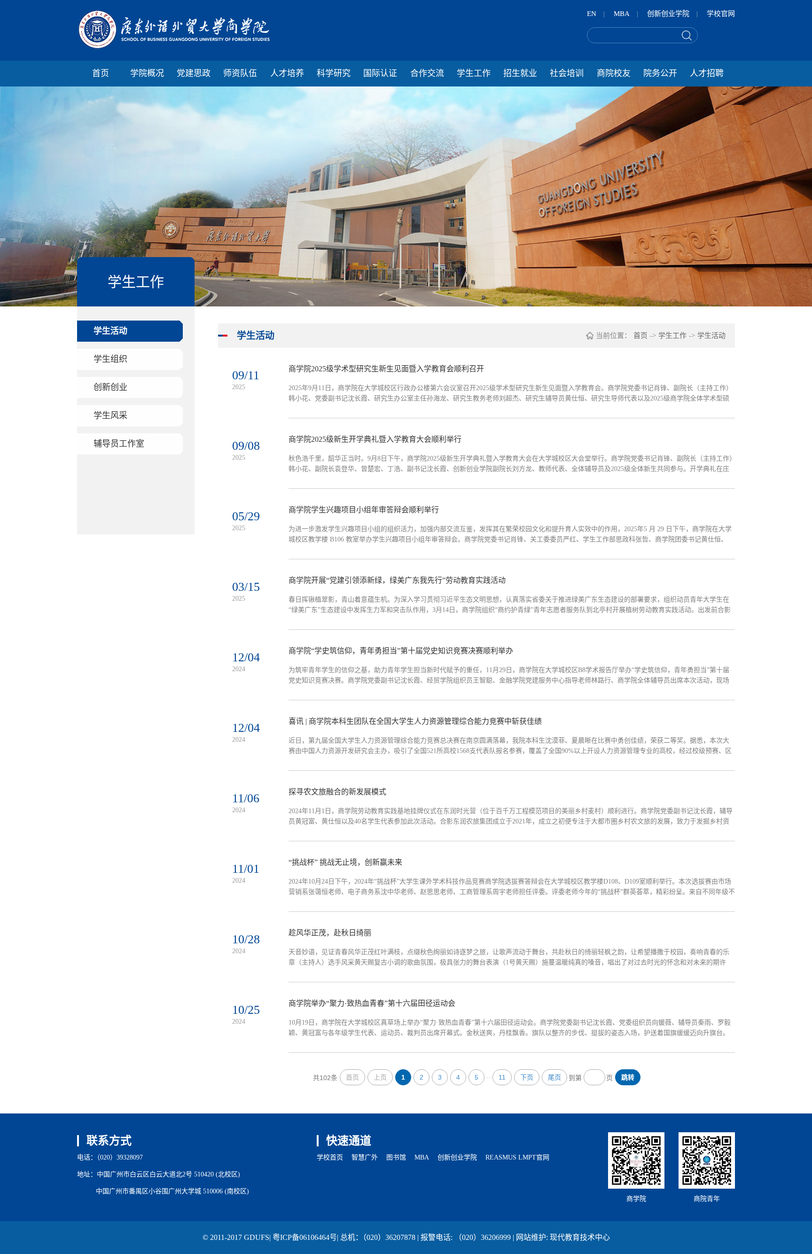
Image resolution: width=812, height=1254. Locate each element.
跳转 (627, 1077)
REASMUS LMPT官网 (517, 1157)
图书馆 (396, 1157)
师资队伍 (240, 73)
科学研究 (334, 73)
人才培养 (287, 73)
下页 (526, 1077)
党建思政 (194, 73)
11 (502, 1077)
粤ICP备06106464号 (305, 1237)
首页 (100, 73)
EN (591, 13)
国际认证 (380, 73)
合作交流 (427, 73)
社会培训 (567, 73)
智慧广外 (364, 1157)
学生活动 (110, 331)
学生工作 (474, 73)
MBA (622, 13)
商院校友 (614, 73)
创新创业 (110, 387)
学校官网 (721, 13)
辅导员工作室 (119, 443)
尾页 (554, 1077)
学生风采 (110, 415)
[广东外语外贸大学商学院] (174, 29)
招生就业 (520, 73)
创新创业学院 (668, 13)
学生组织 (110, 359)
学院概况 (147, 73)
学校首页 (330, 1157)
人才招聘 (707, 73)
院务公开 (660, 73)
